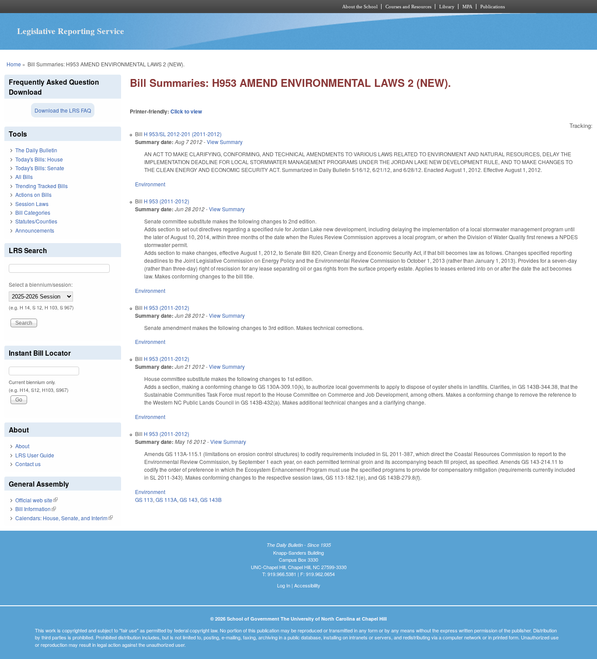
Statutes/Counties (36, 221)
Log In (283, 585)
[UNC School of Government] (183, 6)
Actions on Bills (33, 194)
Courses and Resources (408, 6)
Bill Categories (32, 212)
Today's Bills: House (39, 159)
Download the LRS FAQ (63, 110)
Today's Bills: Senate (39, 168)
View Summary (225, 141)
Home (14, 64)
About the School (360, 6)
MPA (467, 6)
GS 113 (144, 499)
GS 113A (166, 499)
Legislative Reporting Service (70, 31)
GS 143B (211, 499)
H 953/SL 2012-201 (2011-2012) (183, 133)
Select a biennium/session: (41, 284)
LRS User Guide (34, 455)
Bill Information (35, 508)
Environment (150, 184)
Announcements (34, 230)
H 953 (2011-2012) (166, 201)
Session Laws (32, 203)
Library (447, 6)
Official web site (36, 500)
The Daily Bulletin (36, 150)
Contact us (28, 463)
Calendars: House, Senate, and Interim (64, 518)
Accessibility (307, 585)
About (22, 446)
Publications (492, 6)
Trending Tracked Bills (41, 185)
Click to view (186, 111)
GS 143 (189, 499)
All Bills (24, 176)
